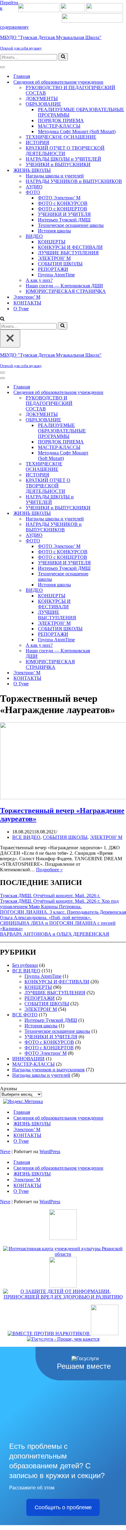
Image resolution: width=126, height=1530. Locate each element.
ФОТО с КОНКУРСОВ (62, 203)
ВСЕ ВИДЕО (26, 837)
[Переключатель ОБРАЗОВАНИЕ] (107, 420)
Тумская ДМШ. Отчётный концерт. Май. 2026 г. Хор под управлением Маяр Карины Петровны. (59, 903)
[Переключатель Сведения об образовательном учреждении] (107, 392)
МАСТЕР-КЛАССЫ (59, 126)
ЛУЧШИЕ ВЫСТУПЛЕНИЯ (68, 252)
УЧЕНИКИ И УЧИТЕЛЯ (64, 214)
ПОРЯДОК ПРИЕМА (61, 120)
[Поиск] (63, 56)
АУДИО (34, 186)
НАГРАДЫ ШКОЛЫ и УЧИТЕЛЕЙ (63, 159)
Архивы (8, 1088)
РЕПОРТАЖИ (53, 269)
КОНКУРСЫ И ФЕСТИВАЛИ (70, 247)
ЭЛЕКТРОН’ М (54, 258)
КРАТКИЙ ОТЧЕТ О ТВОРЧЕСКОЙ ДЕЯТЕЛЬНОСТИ (65, 150)
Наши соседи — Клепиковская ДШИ (64, 285)
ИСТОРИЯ (37, 142)
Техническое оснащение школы (71, 225)
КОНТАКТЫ (27, 302)
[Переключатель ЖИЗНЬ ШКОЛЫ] (107, 513)
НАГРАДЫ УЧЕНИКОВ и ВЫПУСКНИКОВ (74, 181)
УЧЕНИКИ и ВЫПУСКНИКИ (58, 164)
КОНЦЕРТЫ (51, 241)
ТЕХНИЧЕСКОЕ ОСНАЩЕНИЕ (61, 137)
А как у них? (39, 280)
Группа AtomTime (56, 274)
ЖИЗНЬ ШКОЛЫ (32, 1123)
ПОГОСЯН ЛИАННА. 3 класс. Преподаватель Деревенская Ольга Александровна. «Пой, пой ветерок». (63, 914)
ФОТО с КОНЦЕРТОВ (62, 208)
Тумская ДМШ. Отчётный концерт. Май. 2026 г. (50, 895)
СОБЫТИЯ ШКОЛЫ (60, 263)
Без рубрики (25, 965)
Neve (5, 1151)
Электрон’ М (26, 297)
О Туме (21, 308)
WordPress (49, 1151)
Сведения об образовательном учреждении (58, 1117)
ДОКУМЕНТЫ (42, 98)
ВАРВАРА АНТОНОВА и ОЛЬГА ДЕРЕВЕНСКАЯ (54, 934)
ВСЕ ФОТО (25, 1014)
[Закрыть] (10, 339)
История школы (54, 230)
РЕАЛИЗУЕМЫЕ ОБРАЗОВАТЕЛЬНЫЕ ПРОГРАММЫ (81, 112)
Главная (21, 76)
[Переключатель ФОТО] (107, 541)
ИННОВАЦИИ (28, 1058)
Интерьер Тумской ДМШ (64, 219)
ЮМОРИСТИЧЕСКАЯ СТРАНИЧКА (66, 291)
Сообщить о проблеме (63, 1507)
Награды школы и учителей (55, 175)
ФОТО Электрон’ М (59, 197)
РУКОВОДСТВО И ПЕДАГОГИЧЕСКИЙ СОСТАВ (70, 90)
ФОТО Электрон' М (45, 1053)
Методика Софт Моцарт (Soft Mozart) (77, 131)
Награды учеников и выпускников (48, 1069)
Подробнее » (49, 869)
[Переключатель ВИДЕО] (107, 590)
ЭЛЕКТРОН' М (106, 837)
